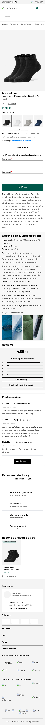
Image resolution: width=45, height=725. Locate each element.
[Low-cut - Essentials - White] (17, 121)
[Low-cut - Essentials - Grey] (28, 121)
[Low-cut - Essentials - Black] (7, 121)
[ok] (39, 16)
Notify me (22, 187)
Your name (6, 159)
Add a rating (21, 380)
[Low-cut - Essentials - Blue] (38, 121)
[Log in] (30, 8)
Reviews (7, 344)
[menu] (41, 8)
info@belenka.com (18, 609)
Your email (6, 172)
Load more (21, 461)
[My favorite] (24, 8)
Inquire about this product (21, 385)
